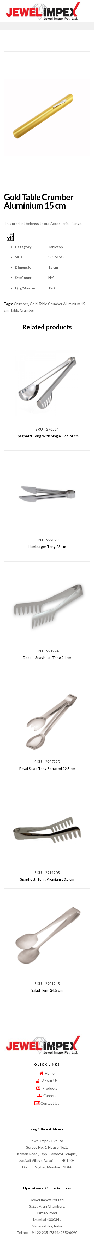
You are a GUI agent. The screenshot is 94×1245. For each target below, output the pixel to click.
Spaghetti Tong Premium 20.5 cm (47, 879)
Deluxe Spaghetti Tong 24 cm (47, 657)
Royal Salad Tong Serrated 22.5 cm (47, 768)
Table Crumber (22, 310)
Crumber (21, 303)
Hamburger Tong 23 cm (47, 546)
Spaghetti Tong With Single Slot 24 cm (47, 436)
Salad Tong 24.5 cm (47, 990)
